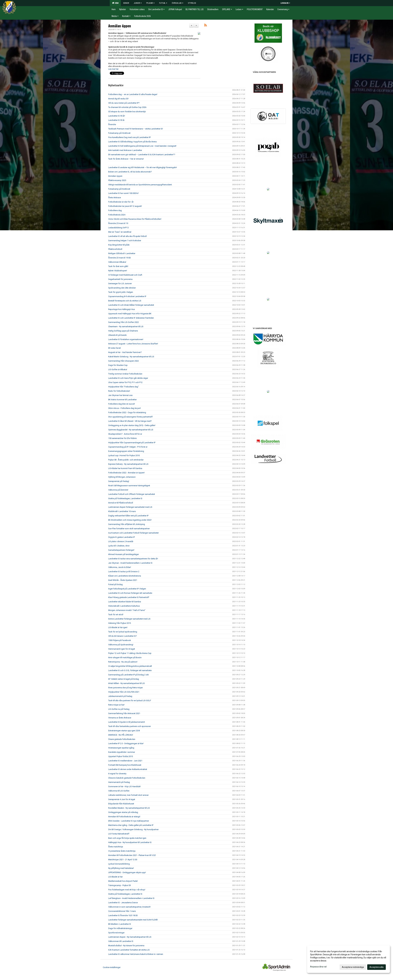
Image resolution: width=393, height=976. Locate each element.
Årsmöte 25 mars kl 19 (118, 223)
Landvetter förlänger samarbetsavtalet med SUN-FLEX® (133, 920)
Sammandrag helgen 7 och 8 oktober (124, 240)
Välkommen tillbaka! (117, 262)
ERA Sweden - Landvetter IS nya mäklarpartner (128, 821)
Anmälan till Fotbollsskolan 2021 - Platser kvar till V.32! (132, 855)
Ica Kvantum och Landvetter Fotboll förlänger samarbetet (133, 533)
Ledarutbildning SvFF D (118, 227)
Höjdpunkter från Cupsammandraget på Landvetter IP (131, 442)
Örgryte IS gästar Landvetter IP (121, 537)
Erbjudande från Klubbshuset (121, 804)
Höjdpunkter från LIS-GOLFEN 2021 (123, 692)
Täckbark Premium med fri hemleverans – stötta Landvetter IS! (135, 129)
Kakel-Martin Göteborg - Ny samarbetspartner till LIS (131, 356)
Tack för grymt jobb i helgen (120, 292)
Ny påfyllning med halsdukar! (121, 868)
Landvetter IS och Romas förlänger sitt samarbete (130, 593)
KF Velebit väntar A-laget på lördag (123, 679)
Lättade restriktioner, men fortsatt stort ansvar (128, 795)
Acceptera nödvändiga (353, 967)
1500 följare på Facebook (119, 640)
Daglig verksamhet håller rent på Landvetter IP (128, 515)
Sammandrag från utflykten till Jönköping (126, 524)
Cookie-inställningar (112, 967)
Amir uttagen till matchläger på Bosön (125, 657)
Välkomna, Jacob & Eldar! (119, 567)
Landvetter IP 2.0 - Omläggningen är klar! (126, 743)
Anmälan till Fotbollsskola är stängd (124, 816)
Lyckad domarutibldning (119, 864)
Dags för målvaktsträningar (120, 928)
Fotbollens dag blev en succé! (121, 404)
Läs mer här (113, 69)
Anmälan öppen (119, 25)
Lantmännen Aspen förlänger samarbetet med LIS (130, 507)
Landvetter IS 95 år (116, 120)
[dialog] (348, 959)
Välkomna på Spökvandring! (120, 644)
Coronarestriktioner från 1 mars (122, 911)
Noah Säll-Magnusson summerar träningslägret (129, 485)
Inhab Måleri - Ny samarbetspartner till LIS (126, 683)
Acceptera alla (376, 967)
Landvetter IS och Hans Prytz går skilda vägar (128, 378)
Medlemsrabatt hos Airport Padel (123, 881)
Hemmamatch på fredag (119, 782)
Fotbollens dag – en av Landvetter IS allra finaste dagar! (132, 94)
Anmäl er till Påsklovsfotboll (120, 503)
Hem (116, 3)
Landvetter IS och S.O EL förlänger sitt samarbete (130, 670)
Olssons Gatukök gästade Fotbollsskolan (126, 778)
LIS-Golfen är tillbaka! (117, 369)
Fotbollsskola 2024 (116, 215)
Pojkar (149, 3)
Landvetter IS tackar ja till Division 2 (123, 571)
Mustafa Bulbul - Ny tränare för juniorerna (126, 945)
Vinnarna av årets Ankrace (119, 718)
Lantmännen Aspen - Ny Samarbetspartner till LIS (129, 937)
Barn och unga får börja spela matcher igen (127, 838)
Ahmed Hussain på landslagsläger (123, 554)
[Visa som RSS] (205, 26)
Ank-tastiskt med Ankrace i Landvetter (125, 150)
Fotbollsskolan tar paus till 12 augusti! (125, 206)
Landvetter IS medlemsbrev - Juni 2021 (125, 761)
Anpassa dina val (318, 966)
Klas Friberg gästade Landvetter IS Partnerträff (128, 597)
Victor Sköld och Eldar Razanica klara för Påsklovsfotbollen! (134, 219)
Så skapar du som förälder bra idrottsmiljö (127, 111)
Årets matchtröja (115, 846)
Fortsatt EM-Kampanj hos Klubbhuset (124, 765)
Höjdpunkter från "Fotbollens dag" (123, 387)
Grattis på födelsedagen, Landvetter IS (125, 498)
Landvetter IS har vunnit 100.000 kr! (123, 193)
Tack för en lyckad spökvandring (122, 632)
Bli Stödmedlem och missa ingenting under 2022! (130, 520)
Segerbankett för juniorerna (120, 279)
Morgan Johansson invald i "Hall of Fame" (126, 610)
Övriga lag (177, 3)
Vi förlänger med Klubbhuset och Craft (125, 275)
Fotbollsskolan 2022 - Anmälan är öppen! (126, 472)
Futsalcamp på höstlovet (119, 189)
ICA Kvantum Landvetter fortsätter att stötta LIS (129, 950)
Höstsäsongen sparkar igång (121, 748)
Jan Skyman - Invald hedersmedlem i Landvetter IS (130, 563)
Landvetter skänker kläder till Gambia (124, 601)
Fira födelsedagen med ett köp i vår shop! (126, 889)
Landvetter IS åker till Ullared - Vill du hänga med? (130, 421)
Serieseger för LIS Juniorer (120, 283)
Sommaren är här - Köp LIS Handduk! (124, 786)
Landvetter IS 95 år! (116, 116)
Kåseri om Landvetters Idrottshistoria (124, 576)
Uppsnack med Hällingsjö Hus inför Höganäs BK (129, 313)
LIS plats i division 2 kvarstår (120, 541)
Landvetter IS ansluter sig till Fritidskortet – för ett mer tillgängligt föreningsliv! (142, 167)
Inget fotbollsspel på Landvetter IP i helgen (127, 589)
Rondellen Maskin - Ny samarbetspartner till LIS (129, 808)
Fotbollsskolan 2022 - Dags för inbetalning (127, 412)
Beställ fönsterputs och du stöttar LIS (124, 301)
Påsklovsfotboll (115, 249)
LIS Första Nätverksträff (118, 834)
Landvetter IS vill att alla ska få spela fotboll (127, 236)
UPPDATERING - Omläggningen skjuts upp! (127, 872)
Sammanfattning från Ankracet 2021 (124, 713)
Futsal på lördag (115, 584)
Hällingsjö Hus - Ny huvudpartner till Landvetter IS (130, 842)
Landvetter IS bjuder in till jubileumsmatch (126, 722)
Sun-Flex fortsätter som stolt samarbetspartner (129, 528)
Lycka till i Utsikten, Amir (119, 546)
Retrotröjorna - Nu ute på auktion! (122, 662)
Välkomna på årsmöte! (118, 490)
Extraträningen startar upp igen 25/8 (124, 730)
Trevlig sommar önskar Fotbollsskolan (125, 374)
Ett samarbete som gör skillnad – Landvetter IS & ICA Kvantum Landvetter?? (141, 154)
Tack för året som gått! (118, 266)
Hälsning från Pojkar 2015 (119, 623)
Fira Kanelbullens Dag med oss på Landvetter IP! (129, 137)
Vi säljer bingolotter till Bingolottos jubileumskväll (130, 666)
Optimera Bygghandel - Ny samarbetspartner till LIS (130, 430)
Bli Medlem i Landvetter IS (119, 924)
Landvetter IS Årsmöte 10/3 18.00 (123, 915)
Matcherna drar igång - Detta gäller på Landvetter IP (130, 825)
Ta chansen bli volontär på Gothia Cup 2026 (127, 107)
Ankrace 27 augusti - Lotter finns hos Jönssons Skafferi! (133, 344)
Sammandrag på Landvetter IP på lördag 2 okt (128, 675)
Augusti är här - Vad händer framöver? (125, 352)
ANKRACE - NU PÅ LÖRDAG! (120, 735)
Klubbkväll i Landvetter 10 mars (122, 511)
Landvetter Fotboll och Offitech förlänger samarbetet (131, 494)
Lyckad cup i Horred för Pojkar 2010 (124, 455)
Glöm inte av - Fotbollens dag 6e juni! (124, 408)
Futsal (162, 3)
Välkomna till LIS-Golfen (118, 791)
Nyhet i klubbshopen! (117, 270)
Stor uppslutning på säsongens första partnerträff (130, 417)
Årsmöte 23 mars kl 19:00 (119, 258)
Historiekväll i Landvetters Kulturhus (124, 606)
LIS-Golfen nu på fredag (118, 709)
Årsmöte (112, 124)
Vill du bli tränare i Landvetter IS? (122, 636)
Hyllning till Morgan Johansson (122, 477)
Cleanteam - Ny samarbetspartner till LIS (125, 326)
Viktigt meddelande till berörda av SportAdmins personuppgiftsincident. (140, 184)
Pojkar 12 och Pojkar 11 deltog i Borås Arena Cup (129, 653)
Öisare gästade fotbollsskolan (121, 739)
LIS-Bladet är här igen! (117, 627)
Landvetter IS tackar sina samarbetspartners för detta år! (133, 558)
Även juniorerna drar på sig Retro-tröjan (125, 687)
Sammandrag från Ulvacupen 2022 (123, 361)
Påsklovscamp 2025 (117, 180)
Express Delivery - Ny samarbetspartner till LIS (128, 464)
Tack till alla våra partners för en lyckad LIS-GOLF (129, 700)
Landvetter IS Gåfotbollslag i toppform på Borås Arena (132, 141)
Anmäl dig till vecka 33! (118, 98)
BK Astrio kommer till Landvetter (122, 399)
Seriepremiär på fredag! (118, 481)
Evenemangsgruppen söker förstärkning (126, 451)
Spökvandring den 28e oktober (122, 288)
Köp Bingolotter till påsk (119, 245)
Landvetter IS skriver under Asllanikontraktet (127, 769)
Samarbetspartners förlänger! (121, 550)
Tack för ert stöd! (115, 614)
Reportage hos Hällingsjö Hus (121, 309)
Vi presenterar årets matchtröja (121, 851)
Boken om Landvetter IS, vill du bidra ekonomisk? (130, 172)
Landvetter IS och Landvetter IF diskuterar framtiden (131, 318)
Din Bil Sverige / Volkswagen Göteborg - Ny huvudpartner (133, 829)
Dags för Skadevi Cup (118, 365)
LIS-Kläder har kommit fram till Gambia (125, 468)
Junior (137, 3)
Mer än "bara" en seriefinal (119, 232)
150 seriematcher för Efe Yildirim (122, 438)
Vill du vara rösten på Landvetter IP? (124, 103)
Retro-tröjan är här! (116, 705)
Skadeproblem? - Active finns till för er (125, 434)
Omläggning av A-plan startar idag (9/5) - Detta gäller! (131, 425)
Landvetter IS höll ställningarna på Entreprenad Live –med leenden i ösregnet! (142, 146)
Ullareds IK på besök (117, 335)
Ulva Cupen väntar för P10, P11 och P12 (125, 382)
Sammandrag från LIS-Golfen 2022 (123, 322)
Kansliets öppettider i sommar (121, 752)
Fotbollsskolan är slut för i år (121, 202)
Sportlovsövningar (116, 932)
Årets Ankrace (114, 197)
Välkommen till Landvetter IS (120, 941)
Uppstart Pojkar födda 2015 (120, 756)
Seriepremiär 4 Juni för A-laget (121, 799)
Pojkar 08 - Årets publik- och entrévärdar (126, 460)
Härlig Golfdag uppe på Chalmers (123, 331)
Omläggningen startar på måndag (123, 812)
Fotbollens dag (115, 210)
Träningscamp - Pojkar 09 (119, 885)
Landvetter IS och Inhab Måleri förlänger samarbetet (131, 305)
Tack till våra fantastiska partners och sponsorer (129, 726)
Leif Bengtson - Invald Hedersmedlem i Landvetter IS (131, 898)
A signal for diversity (117, 773)
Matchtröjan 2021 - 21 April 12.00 (122, 859)
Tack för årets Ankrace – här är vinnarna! (126, 159)
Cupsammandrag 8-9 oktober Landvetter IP (127, 296)
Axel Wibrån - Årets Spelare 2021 (122, 580)
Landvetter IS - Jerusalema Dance (123, 902)
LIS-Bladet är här (115, 877)
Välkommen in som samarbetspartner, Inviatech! (129, 907)
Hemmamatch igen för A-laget (121, 649)
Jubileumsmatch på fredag (120, 696)
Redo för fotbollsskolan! (119, 391)
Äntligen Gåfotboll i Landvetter (121, 253)
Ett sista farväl (114, 348)
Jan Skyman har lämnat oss (120, 395)
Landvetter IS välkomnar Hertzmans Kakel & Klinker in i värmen (135, 954)
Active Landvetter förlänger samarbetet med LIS (129, 619)
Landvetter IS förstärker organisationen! (125, 339)
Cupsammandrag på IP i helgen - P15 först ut (127, 447)
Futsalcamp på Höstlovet (119, 133)
